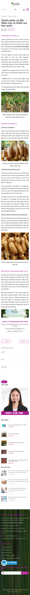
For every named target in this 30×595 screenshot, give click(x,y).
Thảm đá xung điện (13, 433)
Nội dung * (4, 367)
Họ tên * (3, 352)
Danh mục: (4, 29)
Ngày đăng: (4, 30)
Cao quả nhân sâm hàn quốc (16, 442)
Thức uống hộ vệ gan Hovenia (16, 451)
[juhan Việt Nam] (15, 4)
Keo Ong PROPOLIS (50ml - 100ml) (17, 425)
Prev (6, 341)
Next (23, 341)
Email (2, 359)
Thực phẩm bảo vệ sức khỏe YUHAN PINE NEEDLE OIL (18, 460)
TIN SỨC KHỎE (11, 29)
